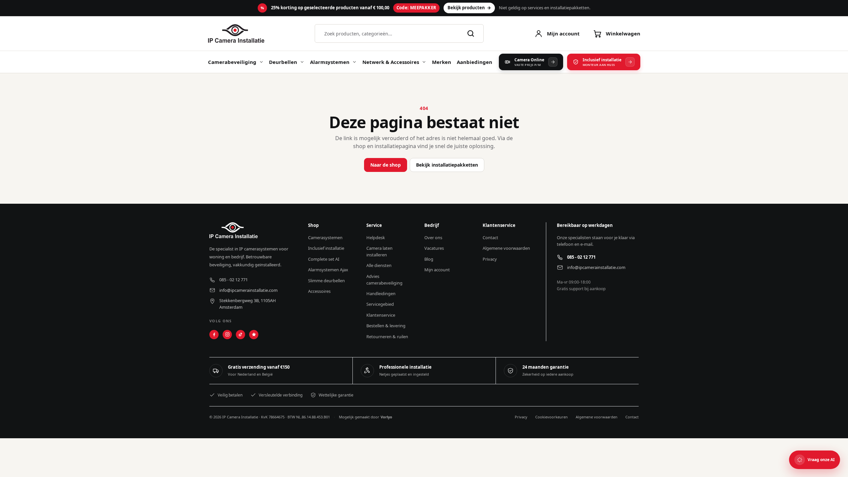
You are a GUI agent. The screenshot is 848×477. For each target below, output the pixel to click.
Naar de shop (385, 165)
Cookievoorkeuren (551, 416)
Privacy (521, 416)
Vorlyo (386, 416)
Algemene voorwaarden (596, 416)
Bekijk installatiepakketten (447, 165)
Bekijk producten (469, 8)
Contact (632, 416)
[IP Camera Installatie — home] (236, 33)
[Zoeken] (470, 33)
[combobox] (391, 33)
